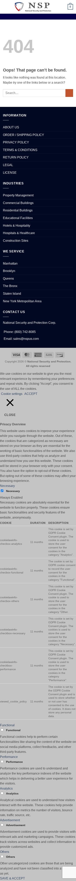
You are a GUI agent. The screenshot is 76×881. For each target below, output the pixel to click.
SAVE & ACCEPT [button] (12, 878)
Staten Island (12, 293)
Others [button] (4, 851)
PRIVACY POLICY (16, 142)
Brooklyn (9, 271)
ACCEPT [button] (30, 393)
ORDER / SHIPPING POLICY (23, 135)
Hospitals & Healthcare (19, 233)
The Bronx (10, 286)
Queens (8, 278)
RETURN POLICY (16, 157)
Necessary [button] (7, 485)
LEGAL (8, 165)
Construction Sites (15, 240)
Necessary (13, 491)
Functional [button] (7, 725)
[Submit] (69, 93)
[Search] (56, 7)
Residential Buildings (18, 210)
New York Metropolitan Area (22, 301)
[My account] (63, 7)
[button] (5, 7)
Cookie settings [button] (11, 393)
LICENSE (10, 172)
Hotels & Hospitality (16, 225)
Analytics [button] (6, 788)
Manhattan (10, 263)
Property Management (18, 195)
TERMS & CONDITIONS (20, 150)
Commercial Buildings (18, 203)
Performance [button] (9, 756)
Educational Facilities (18, 218)
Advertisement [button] (10, 820)
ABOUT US (11, 127)
